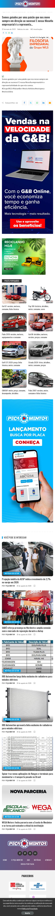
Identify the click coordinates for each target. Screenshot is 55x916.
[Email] (49, 102)
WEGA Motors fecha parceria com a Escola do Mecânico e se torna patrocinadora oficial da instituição (27, 824)
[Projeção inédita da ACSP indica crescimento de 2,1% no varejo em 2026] (27, 559)
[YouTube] (35, 853)
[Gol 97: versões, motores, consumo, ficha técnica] (14, 294)
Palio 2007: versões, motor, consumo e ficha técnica (38, 392)
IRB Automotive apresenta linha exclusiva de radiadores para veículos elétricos (27, 726)
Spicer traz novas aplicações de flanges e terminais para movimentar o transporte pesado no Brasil (27, 775)
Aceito (27, 913)
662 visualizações (36, 29)
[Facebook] (3, 32)
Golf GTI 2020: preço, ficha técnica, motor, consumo (12, 364)
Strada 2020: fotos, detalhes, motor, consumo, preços (39, 364)
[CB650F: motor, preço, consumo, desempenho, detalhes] (14, 378)
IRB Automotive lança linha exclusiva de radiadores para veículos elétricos (27, 678)
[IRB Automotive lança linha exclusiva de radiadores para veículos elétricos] (27, 656)
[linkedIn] (43, 102)
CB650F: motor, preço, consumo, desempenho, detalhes (14, 392)
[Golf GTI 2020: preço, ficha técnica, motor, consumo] (14, 350)
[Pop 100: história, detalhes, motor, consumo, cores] (40, 294)
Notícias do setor (23, 29)
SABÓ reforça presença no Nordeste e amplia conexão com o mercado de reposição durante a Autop (26, 629)
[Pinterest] (25, 853)
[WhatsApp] (9, 32)
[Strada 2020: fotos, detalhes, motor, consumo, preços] (40, 350)
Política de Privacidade (29, 909)
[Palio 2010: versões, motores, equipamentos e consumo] (14, 322)
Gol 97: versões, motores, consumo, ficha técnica (11, 307)
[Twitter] (6, 32)
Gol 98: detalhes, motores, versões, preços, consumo (38, 336)
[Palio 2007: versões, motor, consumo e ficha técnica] (40, 378)
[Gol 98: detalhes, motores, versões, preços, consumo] (40, 322)
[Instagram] (30, 853)
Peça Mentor (10, 586)
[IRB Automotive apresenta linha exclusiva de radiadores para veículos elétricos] (27, 705)
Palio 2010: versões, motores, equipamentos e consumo (13, 336)
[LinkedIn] (11, 32)
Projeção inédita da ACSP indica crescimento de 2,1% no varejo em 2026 (26, 580)
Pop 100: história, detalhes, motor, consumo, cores (38, 307)
